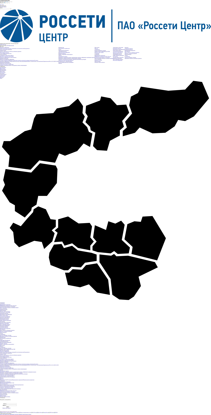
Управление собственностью (5, 63)
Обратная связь (11, 45)
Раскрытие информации (4, 47)
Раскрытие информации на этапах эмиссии (8, 57)
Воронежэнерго (3, 69)
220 (7, 45)
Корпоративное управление (100, 55)
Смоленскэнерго (3, 74)
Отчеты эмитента (3, 54)
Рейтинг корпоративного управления (7, 385)
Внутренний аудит (3, 389)
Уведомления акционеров (5, 62)
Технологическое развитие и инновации (102, 57)
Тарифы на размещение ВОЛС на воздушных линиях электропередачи (13, 65)
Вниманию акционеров (117, 58)
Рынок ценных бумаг (117, 50)
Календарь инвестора (117, 48)
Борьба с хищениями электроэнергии (66, 54)
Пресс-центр (97, 47)
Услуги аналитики (98, 59)
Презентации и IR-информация (119, 49)
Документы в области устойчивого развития (133, 58)
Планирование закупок (63, 56)
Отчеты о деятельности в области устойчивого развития (10, 51)
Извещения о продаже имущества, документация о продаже (70, 58)
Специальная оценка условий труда (6, 64)
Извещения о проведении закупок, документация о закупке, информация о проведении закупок (77, 57)
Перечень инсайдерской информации (7, 59)
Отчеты (126, 55)
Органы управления (4, 383)
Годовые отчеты (3, 50)
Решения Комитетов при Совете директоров (8, 411)
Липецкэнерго (2, 72)
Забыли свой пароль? (6, 408)
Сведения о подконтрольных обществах (7, 386)
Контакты (126, 47)
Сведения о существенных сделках (6, 387)
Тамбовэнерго (2, 75)
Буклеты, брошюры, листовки (100, 50)
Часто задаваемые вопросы (118, 59)
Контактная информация (117, 60)
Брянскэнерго (2, 68)
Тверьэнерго (2, 76)
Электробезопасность (63, 51)
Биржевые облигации (4, 58)
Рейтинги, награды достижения (131, 53)
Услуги (60, 49)
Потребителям (61, 47)
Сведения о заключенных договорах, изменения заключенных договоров (72, 59)
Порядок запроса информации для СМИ (102, 51)
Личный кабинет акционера (118, 57)
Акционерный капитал (117, 54)
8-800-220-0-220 (3, 44)
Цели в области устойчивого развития (132, 52)
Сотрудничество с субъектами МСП (65, 61)
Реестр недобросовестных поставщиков (66, 62)
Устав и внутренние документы (6, 49)
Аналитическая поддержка (118, 51)
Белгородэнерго (3, 67)
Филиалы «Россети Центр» (100, 62)
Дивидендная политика (117, 53)
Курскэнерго (2, 71)
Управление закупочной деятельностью (66, 60)
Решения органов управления (28, 379)
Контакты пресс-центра (99, 52)
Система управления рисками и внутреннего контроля (10, 388)
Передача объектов (62, 53)
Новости (60, 63)
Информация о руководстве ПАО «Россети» (103, 56)
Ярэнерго (2, 77)
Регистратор (115, 56)
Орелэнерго (2, 73)
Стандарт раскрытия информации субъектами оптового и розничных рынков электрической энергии (19, 60)
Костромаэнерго (3, 70)
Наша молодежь (98, 61)
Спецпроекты (97, 49)
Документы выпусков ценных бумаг (7, 56)
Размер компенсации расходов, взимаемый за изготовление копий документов (15, 48)
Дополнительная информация (64, 52)
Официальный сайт (3, 379)
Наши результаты (128, 54)
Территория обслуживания (64, 50)
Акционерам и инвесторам (118, 47)
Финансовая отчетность (4, 52)
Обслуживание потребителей (64, 48)
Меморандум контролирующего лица (7, 382)
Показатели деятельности (118, 52)
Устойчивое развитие (129, 48)
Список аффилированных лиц (5, 53)
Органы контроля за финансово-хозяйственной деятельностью (11, 384)
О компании (97, 53)
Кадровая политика (98, 60)
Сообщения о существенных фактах (7, 55)
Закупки (60, 55)
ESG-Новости (127, 51)
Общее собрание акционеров (118, 55)
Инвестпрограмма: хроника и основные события (104, 58)
